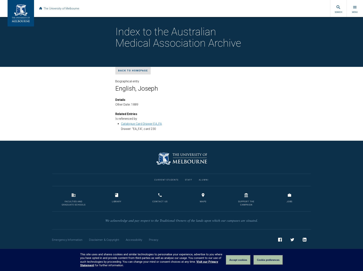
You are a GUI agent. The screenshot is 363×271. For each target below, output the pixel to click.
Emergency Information (67, 240)
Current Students (166, 180)
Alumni (204, 180)
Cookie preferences (268, 260)
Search (338, 12)
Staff (188, 180)
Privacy (153, 240)
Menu (355, 12)
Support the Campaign (246, 203)
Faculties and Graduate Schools (73, 203)
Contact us (160, 201)
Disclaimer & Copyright (104, 240)
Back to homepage (133, 70)
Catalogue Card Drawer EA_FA (141, 124)
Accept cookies (238, 260)
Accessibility (134, 240)
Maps (203, 201)
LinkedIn (304, 239)
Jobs (289, 201)
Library (116, 201)
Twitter (292, 239)
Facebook (280, 239)
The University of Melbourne (61, 8)
